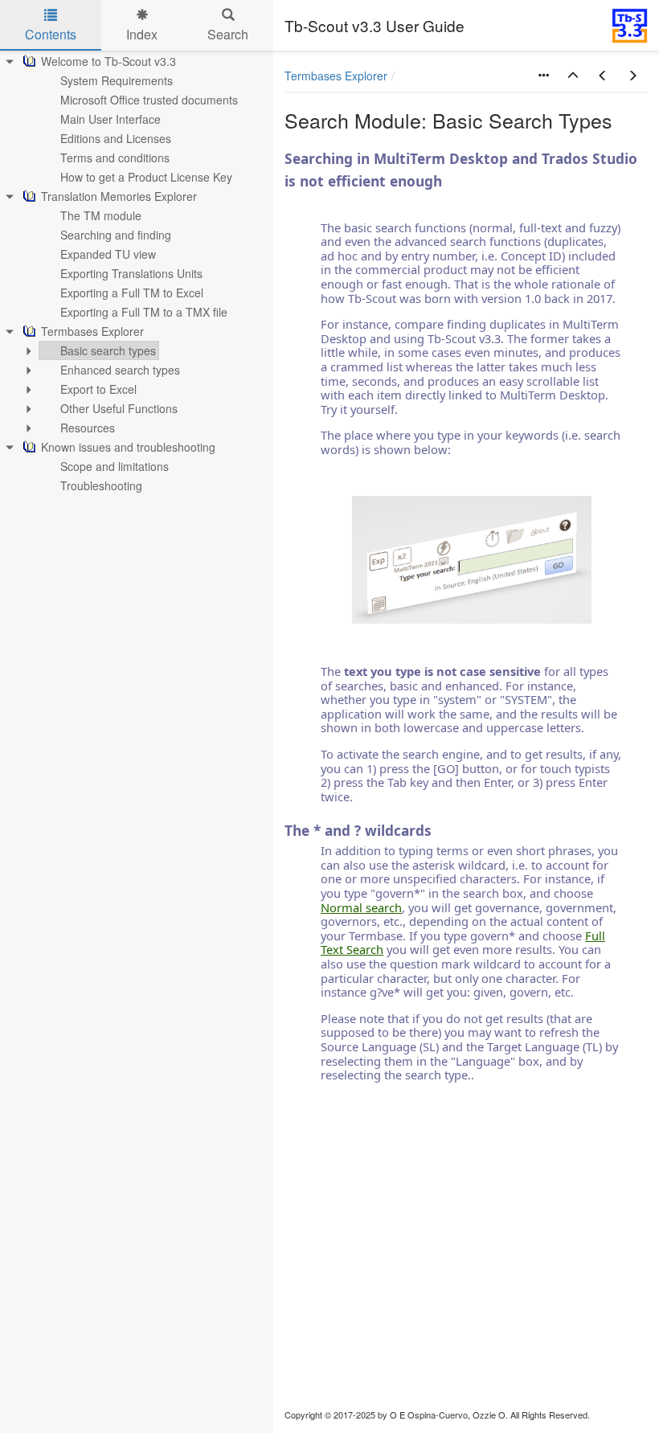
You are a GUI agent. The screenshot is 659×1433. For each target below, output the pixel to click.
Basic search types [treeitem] (108, 350)
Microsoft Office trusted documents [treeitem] (149, 100)
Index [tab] (142, 34)
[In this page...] (543, 75)
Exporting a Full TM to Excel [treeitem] (131, 293)
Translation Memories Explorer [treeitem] (119, 196)
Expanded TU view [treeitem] (108, 254)
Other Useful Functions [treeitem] (119, 408)
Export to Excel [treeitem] (98, 389)
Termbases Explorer (335, 76)
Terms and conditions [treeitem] (115, 157)
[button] (573, 75)
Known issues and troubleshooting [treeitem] (128, 447)
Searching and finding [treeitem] (115, 235)
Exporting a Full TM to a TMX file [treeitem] (143, 312)
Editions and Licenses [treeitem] (115, 138)
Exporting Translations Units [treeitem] (131, 273)
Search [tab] (227, 34)
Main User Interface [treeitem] (110, 119)
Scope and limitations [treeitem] (114, 466)
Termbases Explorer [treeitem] (92, 331)
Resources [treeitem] (87, 428)
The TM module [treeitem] (100, 215)
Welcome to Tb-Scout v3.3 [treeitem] (108, 61)
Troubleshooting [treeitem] (101, 485)
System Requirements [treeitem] (116, 80)
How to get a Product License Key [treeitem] (146, 177)
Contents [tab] (50, 34)
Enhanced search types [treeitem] (120, 370)
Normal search (361, 907)
